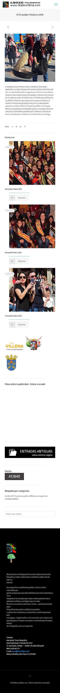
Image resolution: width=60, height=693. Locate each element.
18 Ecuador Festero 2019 (13, 253)
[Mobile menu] (56, 4)
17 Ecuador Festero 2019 (13, 316)
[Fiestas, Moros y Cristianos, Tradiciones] (21, 4)
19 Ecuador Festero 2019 (13, 189)
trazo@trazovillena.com (20, 651)
